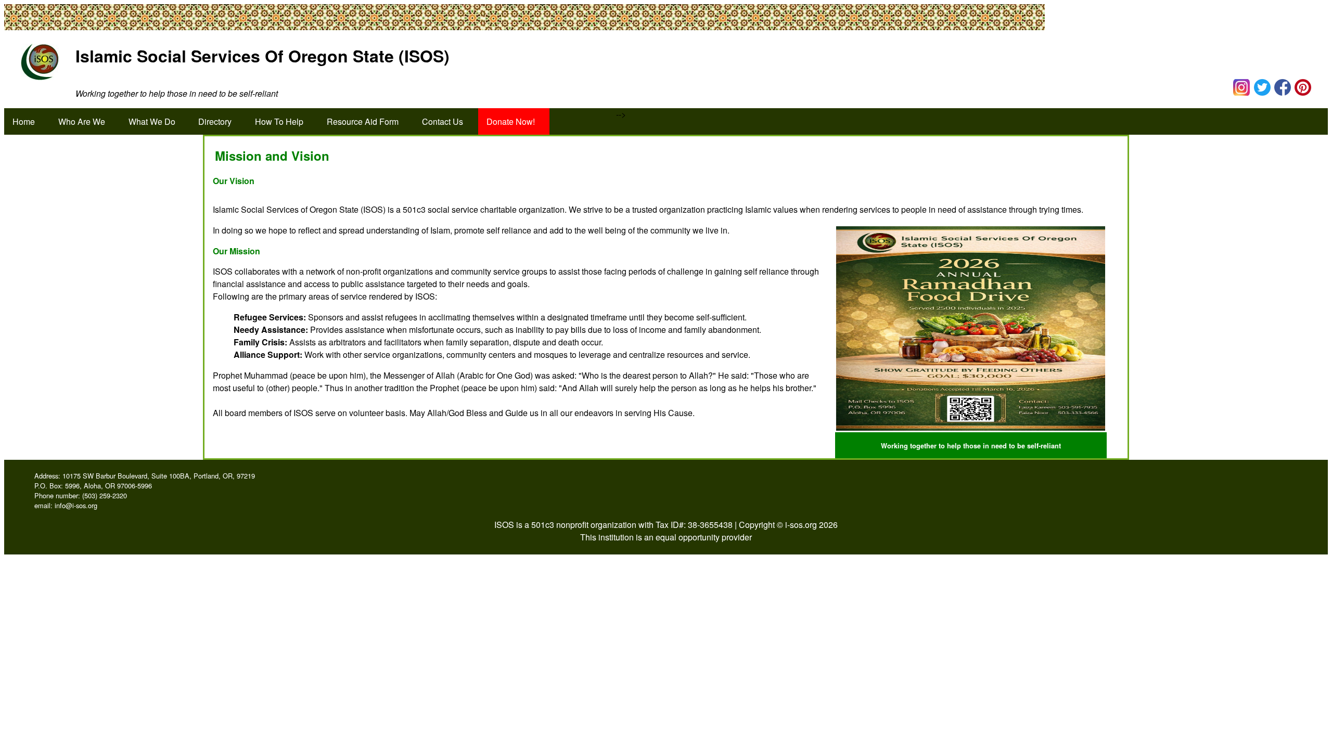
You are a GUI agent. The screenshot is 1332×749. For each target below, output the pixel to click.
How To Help (279, 121)
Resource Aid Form (363, 121)
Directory (215, 121)
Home (23, 121)
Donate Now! (510, 121)
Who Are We (81, 121)
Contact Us (442, 121)
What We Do (152, 121)
